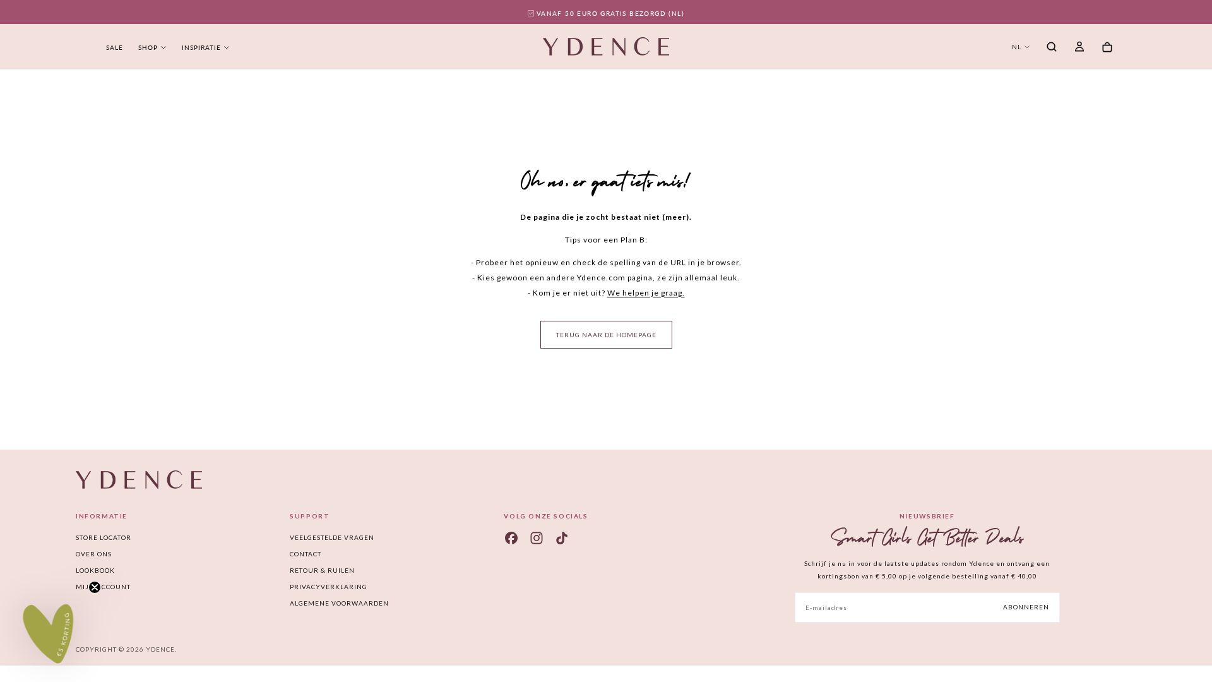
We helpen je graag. (646, 292)
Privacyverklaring (328, 586)
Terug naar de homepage (606, 334)
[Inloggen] (1079, 48)
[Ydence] (139, 479)
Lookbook (95, 570)
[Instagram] (536, 538)
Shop (148, 47)
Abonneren (1026, 607)
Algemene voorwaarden (339, 603)
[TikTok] (561, 538)
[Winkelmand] (1107, 47)
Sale (114, 47)
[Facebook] (511, 538)
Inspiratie (201, 47)
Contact (305, 554)
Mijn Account (103, 586)
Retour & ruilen (322, 570)
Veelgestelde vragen (332, 537)
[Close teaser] (94, 587)
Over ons (94, 554)
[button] (1051, 48)
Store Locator (103, 537)
